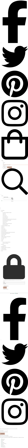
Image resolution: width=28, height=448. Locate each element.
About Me (2, 244)
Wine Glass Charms (5, 224)
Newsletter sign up (3, 246)
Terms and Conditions (5, 243)
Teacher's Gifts (4, 222)
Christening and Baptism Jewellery (7, 212)
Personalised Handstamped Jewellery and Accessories (8, 232)
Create (23, 437)
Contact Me (4, 245)
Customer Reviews (3, 248)
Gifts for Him (4, 214)
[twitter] (14, 69)
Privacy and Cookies (3, 249)
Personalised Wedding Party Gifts (7, 220)
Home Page (2, 210)
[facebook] (14, 42)
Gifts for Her (4, 213)
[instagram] (14, 426)
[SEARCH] (12, 198)
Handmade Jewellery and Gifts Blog (5, 247)
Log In (5, 287)
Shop (2, 211)
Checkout (9, 167)
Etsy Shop (2, 238)
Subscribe (2, 433)
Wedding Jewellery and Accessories (7, 223)
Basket (5, 167)
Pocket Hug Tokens (5, 221)
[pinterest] (14, 97)
